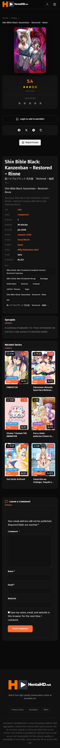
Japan (20, 245)
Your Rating (30, 98)
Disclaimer (33, 710)
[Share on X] (26, 130)
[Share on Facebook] (19, 130)
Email (11, 585)
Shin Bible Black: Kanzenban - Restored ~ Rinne (26, 294)
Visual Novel (23, 240)
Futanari (36, 284)
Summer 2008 (24, 235)
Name (11, 571)
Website (12, 598)
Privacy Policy (17, 710)
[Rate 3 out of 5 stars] (30, 103)
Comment (14, 531)
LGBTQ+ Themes (13, 289)
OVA (20, 210)
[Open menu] (55, 4)
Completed (23, 215)
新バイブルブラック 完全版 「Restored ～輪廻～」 (28, 305)
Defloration (11, 284)
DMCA (46, 710)
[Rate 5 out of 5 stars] (40, 103)
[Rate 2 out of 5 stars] (24, 103)
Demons (24, 284)
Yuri (8, 300)
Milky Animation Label (28, 250)
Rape (27, 289)
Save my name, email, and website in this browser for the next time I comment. (29, 616)
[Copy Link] (41, 130)
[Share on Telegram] (34, 130)
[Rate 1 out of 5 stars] (19, 103)
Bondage (44, 279)
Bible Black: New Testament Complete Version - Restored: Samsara (27, 271)
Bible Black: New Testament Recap (21, 279)
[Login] (47, 4)
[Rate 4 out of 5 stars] (35, 103)
